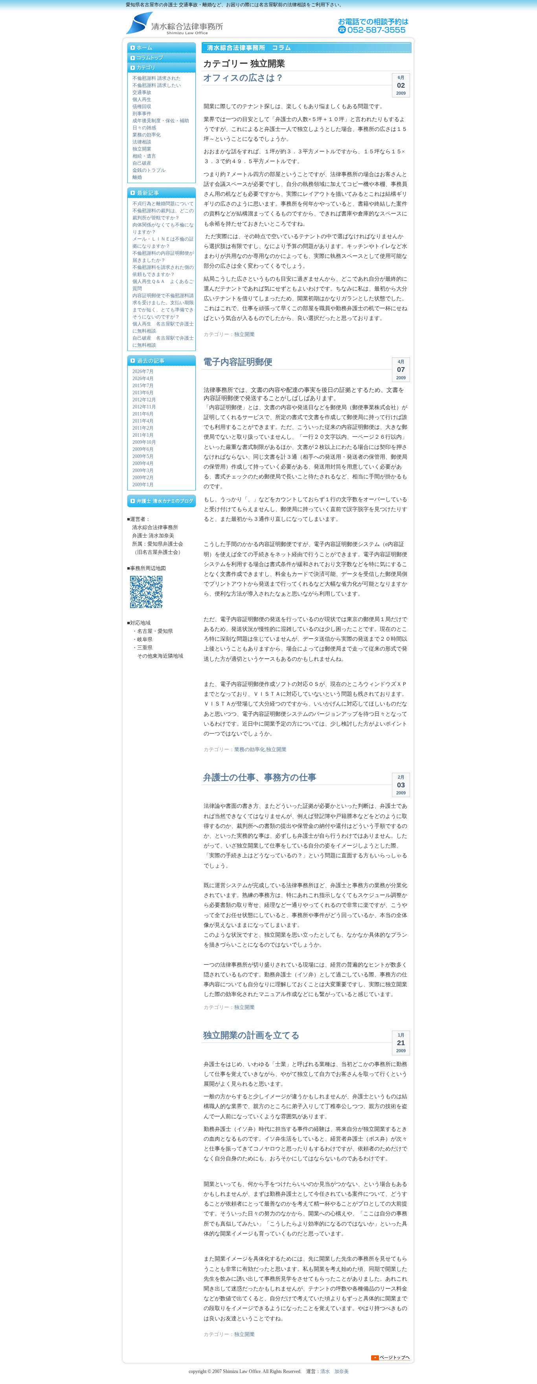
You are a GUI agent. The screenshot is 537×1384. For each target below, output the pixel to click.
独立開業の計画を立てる (251, 1035)
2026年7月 (143, 371)
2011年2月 (143, 428)
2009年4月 (143, 463)
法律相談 (141, 142)
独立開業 (244, 334)
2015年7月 (143, 385)
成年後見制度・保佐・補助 (160, 120)
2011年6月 (143, 414)
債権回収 (141, 106)
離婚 (137, 177)
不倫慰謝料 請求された (156, 78)
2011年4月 (143, 421)
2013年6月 (143, 392)
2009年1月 (143, 484)
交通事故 (141, 92)
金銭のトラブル (149, 170)
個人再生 (141, 99)
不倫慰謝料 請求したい (156, 85)
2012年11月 (144, 407)
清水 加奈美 (334, 1371)
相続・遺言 (144, 156)
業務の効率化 (249, 749)
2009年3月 (143, 470)
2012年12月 (144, 400)
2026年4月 (143, 378)
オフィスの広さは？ (243, 78)
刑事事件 (141, 113)
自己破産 (141, 163)
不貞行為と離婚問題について (163, 203)
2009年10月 (144, 442)
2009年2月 (143, 477)
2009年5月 (143, 456)
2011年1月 (143, 435)
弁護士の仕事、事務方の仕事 (259, 777)
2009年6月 (143, 449)
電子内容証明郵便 (237, 362)
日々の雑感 (144, 127)
